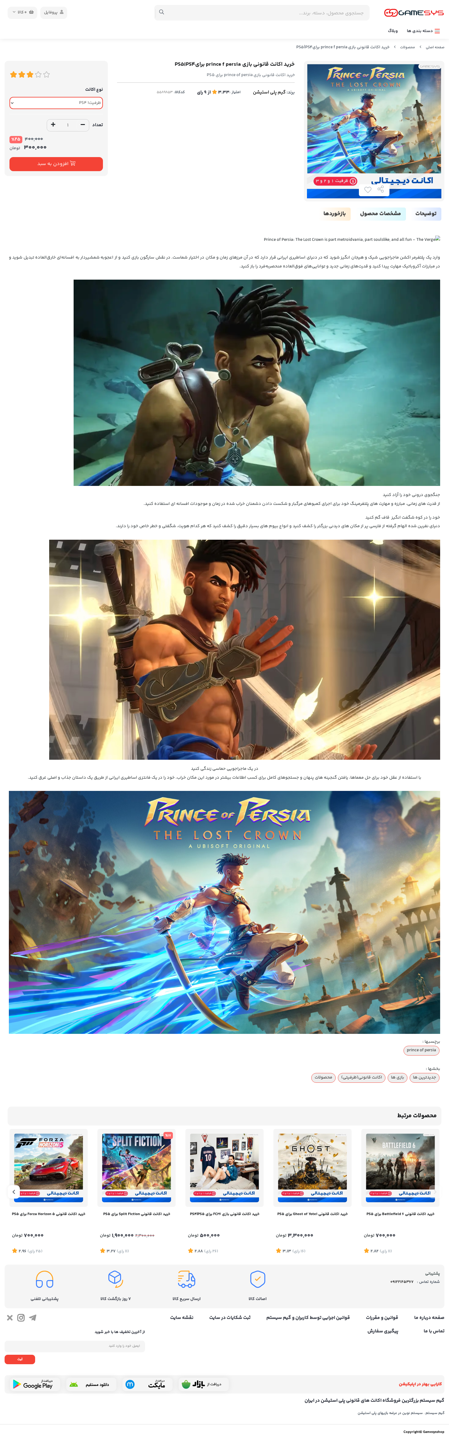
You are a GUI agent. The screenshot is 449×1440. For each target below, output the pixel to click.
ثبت (20, 1359)
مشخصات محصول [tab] (380, 214)
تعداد (97, 125)
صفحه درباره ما (429, 1318)
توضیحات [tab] (425, 214)
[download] (91, 1384)
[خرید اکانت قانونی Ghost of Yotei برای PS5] (312, 1168)
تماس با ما (434, 1331)
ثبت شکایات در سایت (229, 1318)
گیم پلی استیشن (269, 92)
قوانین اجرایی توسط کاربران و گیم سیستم (308, 1318)
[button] (435, 1192)
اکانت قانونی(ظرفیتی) (361, 1077)
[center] (161, 13)
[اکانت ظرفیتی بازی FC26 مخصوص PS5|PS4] (224, 1168)
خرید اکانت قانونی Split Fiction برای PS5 (136, 1214)
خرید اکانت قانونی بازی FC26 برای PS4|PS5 (224, 1214)
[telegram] (32, 1319)
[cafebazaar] (204, 1384)
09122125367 (402, 1282)
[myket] (147, 1384)
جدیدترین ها (424, 1077)
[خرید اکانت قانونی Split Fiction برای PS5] (136, 1168)
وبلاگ (393, 31)
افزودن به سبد (53, 164)
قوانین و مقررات (382, 1318)
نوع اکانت (94, 89)
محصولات (407, 47)
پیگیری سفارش (382, 1331)
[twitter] (10, 1319)
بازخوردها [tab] (334, 214)
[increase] (53, 125)
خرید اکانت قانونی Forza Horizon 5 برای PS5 (48, 1214)
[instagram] (21, 1319)
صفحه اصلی (435, 47)
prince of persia (421, 1050)
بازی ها (397, 1077)
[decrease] (83, 125)
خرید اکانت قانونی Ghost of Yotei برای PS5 (312, 1214)
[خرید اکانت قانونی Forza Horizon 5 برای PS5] (48, 1168)
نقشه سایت (181, 1318)
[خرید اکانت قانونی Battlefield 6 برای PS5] (400, 1168)
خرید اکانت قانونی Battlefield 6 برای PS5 (400, 1214)
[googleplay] (35, 1384)
